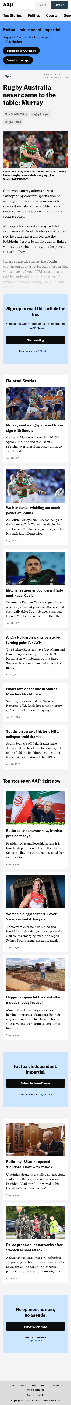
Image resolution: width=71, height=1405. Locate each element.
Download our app (18, 60)
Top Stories (12, 15)
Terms (11, 1385)
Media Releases (35, 1389)
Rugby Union (13, 122)
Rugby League (40, 114)
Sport (9, 76)
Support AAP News (36, 1326)
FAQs (33, 1385)
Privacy (22, 1385)
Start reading (35, 340)
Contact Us (57, 1385)
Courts (52, 15)
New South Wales (16, 114)
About (44, 1385)
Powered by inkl (35, 1395)
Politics (34, 15)
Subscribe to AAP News (21, 51)
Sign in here (46, 351)
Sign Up (59, 5)
